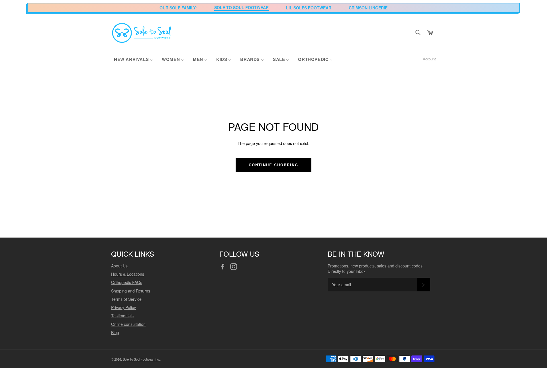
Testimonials (122, 315)
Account (429, 59)
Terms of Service (126, 299)
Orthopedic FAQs (126, 282)
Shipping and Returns (130, 291)
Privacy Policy (123, 307)
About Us (119, 266)
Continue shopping (273, 164)
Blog (115, 332)
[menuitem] (133, 59)
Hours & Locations (127, 274)
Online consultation (128, 324)
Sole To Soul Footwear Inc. (141, 359)
